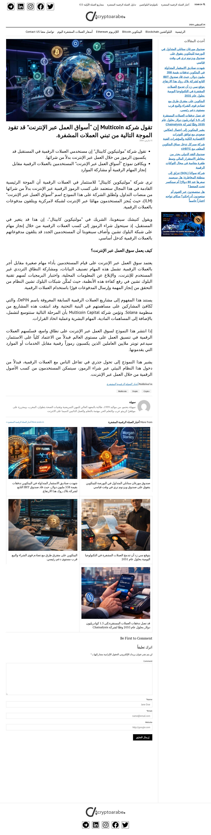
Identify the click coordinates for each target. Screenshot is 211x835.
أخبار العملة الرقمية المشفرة (175, 4)
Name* (149, 699)
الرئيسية (180, 32)
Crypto (146, 391)
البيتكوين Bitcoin (132, 32)
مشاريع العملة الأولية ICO (91, 4)
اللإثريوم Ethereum (107, 32)
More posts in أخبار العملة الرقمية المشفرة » (25, 422)
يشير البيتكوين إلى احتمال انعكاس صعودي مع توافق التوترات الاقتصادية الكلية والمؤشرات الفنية (184, 134)
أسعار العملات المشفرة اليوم (75, 32)
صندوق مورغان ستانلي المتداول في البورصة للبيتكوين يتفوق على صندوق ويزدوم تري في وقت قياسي (118, 485)
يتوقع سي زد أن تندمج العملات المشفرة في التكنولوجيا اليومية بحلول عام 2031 (186, 91)
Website (148, 722)
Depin (135, 391)
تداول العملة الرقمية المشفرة (121, 4)
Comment (147, 661)
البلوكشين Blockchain (158, 32)
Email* (149, 711)
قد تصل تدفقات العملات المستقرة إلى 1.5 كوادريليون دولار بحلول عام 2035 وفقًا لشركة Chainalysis (183, 120)
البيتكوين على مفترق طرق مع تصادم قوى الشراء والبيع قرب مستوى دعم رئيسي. (186, 105)
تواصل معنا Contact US (40, 32)
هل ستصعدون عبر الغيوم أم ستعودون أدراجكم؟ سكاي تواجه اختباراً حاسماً (185, 196)
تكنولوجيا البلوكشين (148, 4)
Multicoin (122, 391)
